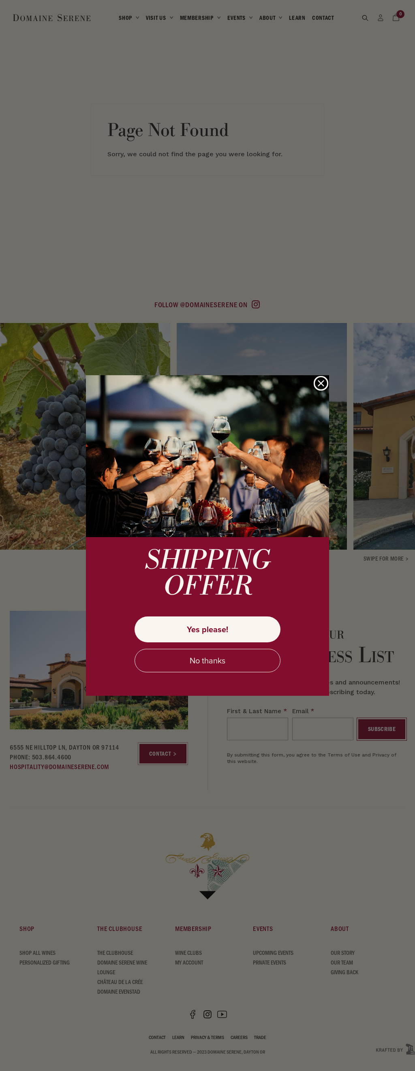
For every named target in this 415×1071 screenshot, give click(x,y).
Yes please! (207, 629)
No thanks (207, 660)
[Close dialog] (320, 383)
